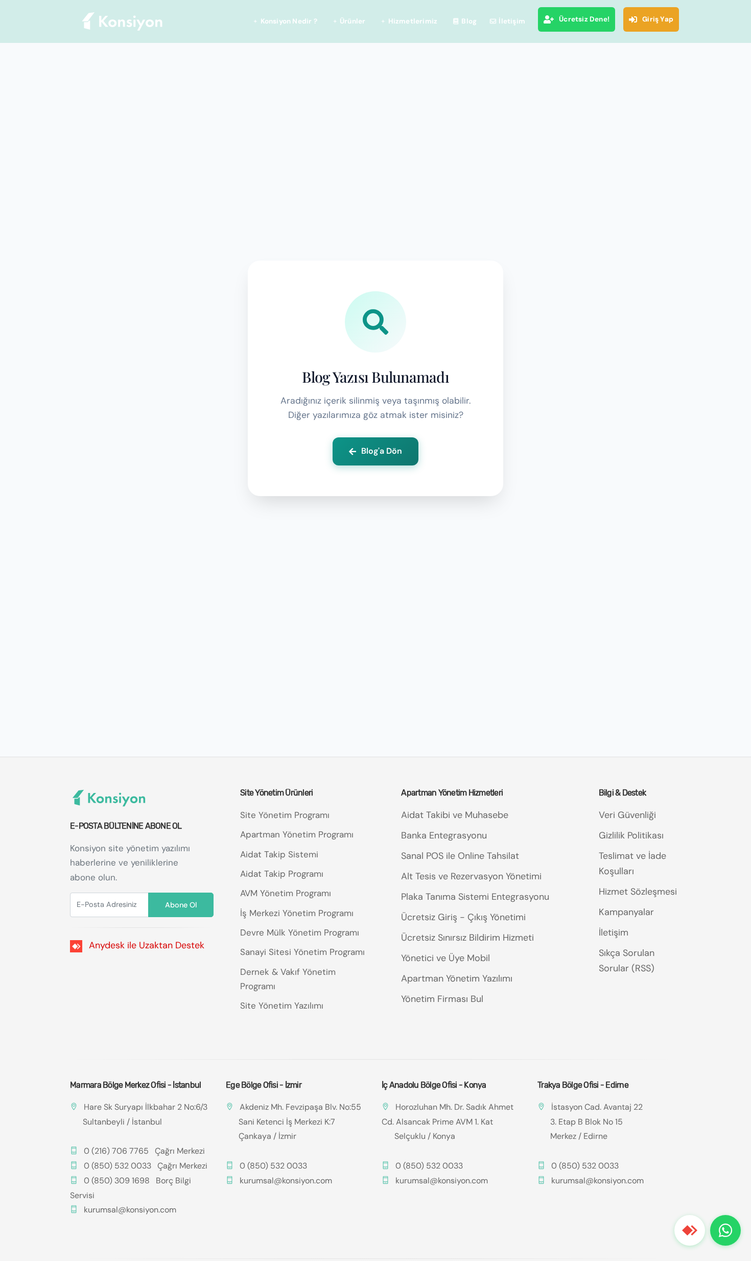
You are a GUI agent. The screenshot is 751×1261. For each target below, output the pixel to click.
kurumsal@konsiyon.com (130, 1209)
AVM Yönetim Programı (285, 893)
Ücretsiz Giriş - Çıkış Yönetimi (463, 917)
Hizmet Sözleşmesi (638, 891)
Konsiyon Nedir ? (289, 21)
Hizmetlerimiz (413, 21)
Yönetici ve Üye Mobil (445, 958)
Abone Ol (181, 904)
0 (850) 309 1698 (117, 1180)
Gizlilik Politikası (631, 835)
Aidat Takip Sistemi (279, 854)
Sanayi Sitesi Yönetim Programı (302, 952)
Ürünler (352, 21)
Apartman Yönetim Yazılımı (456, 978)
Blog (469, 21)
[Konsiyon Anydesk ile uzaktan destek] (689, 1230)
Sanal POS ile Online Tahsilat (460, 856)
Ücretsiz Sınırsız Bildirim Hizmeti (467, 937)
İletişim (512, 21)
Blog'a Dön (381, 451)
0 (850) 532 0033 (117, 1165)
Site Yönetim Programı (285, 815)
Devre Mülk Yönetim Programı (299, 932)
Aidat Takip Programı (281, 873)
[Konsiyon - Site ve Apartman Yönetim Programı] (122, 21)
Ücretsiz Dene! (584, 19)
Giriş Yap (657, 19)
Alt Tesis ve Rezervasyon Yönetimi (471, 876)
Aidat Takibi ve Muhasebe (454, 815)
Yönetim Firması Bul (442, 999)
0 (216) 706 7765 (116, 1151)
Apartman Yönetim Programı (297, 834)
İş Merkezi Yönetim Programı (297, 913)
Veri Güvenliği (627, 815)
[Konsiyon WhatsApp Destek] (725, 1230)
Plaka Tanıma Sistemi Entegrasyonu (475, 897)
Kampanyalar (626, 912)
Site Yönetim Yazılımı (281, 1005)
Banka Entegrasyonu (444, 835)
